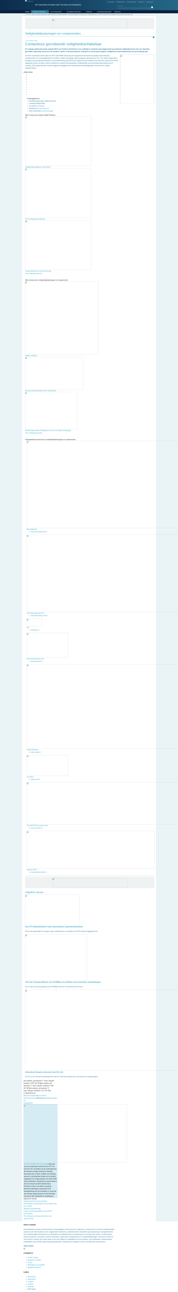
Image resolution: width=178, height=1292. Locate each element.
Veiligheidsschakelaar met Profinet (37, 167)
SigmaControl (32, 869)
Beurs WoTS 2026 (93, 15)
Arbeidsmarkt (72, 18)
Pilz (28, 627)
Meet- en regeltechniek (42, 34)
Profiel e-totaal (33, 1257)
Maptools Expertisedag (32, 1208)
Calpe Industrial (32, 750)
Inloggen (110, 2)
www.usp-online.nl (42, 108)
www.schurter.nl (36, 828)
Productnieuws (39, 12)
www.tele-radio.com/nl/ (39, 615)
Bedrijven (71, 21)
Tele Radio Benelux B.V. (35, 613)
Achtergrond (56, 12)
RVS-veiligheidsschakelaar (35, 219)
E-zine (30, 1262)
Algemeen (71, 15)
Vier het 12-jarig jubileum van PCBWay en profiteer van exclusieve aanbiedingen (63, 982)
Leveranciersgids (104, 12)
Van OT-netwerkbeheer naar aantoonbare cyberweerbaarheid (54, 927)
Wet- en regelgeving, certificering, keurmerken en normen (79, 69)
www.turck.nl (35, 779)
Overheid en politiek (75, 59)
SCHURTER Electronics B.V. (37, 825)
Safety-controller (31, 355)
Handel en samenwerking (77, 40)
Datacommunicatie (40, 18)
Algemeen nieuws (74, 12)
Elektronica (38, 21)
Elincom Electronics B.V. (36, 659)
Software (37, 40)
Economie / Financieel (76, 37)
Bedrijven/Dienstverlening (44, 15)
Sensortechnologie (41, 37)
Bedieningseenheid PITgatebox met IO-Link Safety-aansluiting (48, 430)
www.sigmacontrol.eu (38, 872)
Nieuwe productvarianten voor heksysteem (40, 391)
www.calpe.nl (36, 752)
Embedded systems (40, 27)
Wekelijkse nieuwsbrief (36, 1265)
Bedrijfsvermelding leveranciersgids (123, 16)
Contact (141, 2)
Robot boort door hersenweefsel (35, 1201)
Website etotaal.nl (34, 1267)
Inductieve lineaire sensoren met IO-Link (44, 1072)
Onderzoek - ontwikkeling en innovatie (79, 45)
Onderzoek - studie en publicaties (76, 51)
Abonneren (120, 2)
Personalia (71, 62)
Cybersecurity (92, 18)
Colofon (149, 2)
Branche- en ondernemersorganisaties (78, 32)
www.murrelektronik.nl (39, 532)
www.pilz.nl (35, 630)
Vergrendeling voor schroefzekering (38, 271)
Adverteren (131, 2)
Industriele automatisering (44, 31)
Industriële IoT (92, 24)
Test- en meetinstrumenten (44, 43)
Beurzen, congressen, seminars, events (80, 26)
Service (117, 12)
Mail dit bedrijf (39, 106)
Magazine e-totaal (34, 1260)
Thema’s (89, 12)
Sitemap (31, 1286)
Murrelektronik (32, 529)
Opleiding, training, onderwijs (79, 56)
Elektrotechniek (40, 24)
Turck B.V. (30, 777)
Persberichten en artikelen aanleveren (126, 22)
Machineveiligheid (93, 27)
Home (27, 12)
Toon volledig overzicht (33, 273)
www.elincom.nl (36, 661)
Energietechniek (93, 21)
